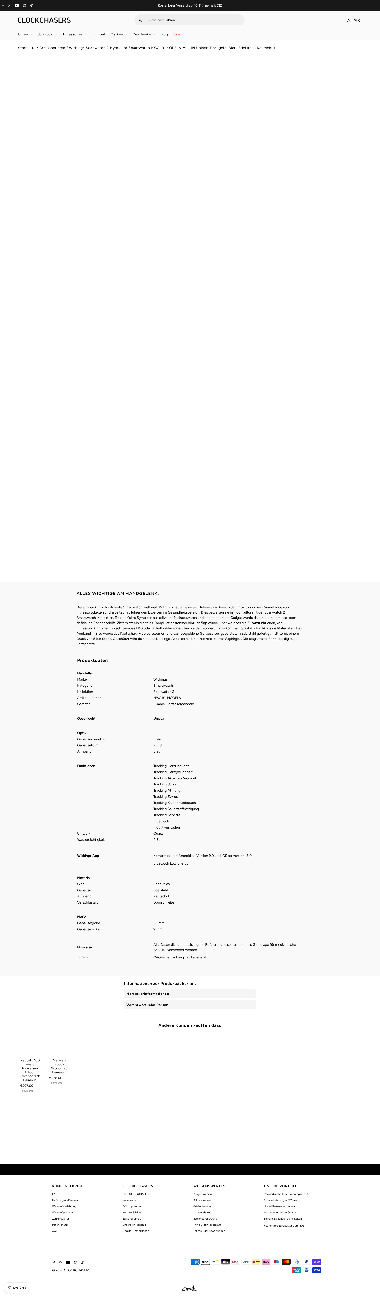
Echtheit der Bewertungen (209, 1230)
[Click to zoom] (180, 74)
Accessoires (72, 34)
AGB (54, 1230)
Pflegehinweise (202, 1194)
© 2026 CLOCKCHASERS (71, 1270)
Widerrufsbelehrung (64, 1206)
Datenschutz (60, 1224)
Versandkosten (230, 90)
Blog (164, 34)
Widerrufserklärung (63, 1212)
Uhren (23, 34)
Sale (176, 34)
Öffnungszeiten (132, 1206)
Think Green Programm (207, 1224)
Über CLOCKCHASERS (136, 1194)
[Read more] (349, 20)
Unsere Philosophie (134, 1224)
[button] (277, 139)
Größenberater (202, 1206)
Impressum (129, 1200)
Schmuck (45, 34)
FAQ (54, 1194)
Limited (98, 34)
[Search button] (140, 19)
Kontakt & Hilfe (132, 1212)
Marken (117, 34)
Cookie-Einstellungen (136, 1230)
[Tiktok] (31, 5)
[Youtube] (16, 5)
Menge (198, 110)
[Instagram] (24, 5)
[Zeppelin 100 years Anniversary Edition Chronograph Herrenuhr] (30, 1044)
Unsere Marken (202, 1212)
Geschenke (142, 34)
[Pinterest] (8, 5)
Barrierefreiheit (132, 1218)
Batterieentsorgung (205, 1218)
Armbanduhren (52, 48)
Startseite (27, 48)
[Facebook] (2, 5)
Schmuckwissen (202, 1200)
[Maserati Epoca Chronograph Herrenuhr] (59, 1044)
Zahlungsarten (61, 1218)
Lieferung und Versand (65, 1200)
